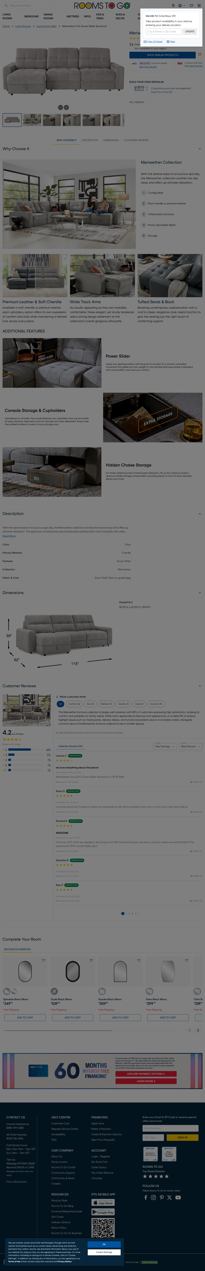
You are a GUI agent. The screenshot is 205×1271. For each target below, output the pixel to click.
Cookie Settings (104, 1252)
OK (104, 1244)
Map (172, 42)
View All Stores (155, 42)
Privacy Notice (64, 1262)
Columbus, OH (167, 16)
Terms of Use (14, 1262)
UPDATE (189, 31)
